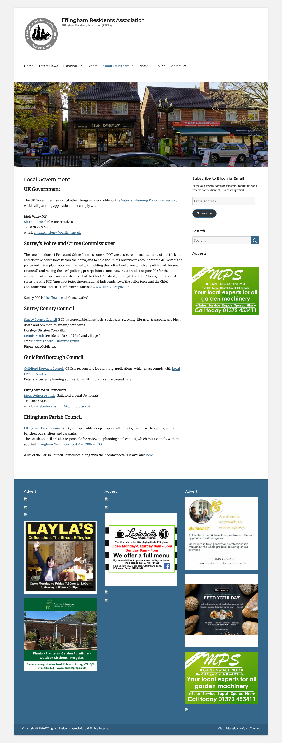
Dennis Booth (34, 336)
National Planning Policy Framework (148, 200)
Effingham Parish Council (43, 428)
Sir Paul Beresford (37, 222)
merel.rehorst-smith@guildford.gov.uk (62, 406)
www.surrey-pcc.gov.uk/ (111, 287)
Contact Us (177, 66)
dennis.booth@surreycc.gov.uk (56, 341)
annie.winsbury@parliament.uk (57, 232)
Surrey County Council (40, 319)
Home (29, 66)
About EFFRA (149, 66)
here (128, 379)
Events (92, 66)
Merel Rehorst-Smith (39, 395)
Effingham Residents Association (103, 20)
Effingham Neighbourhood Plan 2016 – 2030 (70, 444)
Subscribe (204, 213)
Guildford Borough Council (44, 368)
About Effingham (116, 66)
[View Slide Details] (225, 292)
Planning (70, 66)
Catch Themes (251, 728)
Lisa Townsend (55, 298)
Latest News (48, 66)
